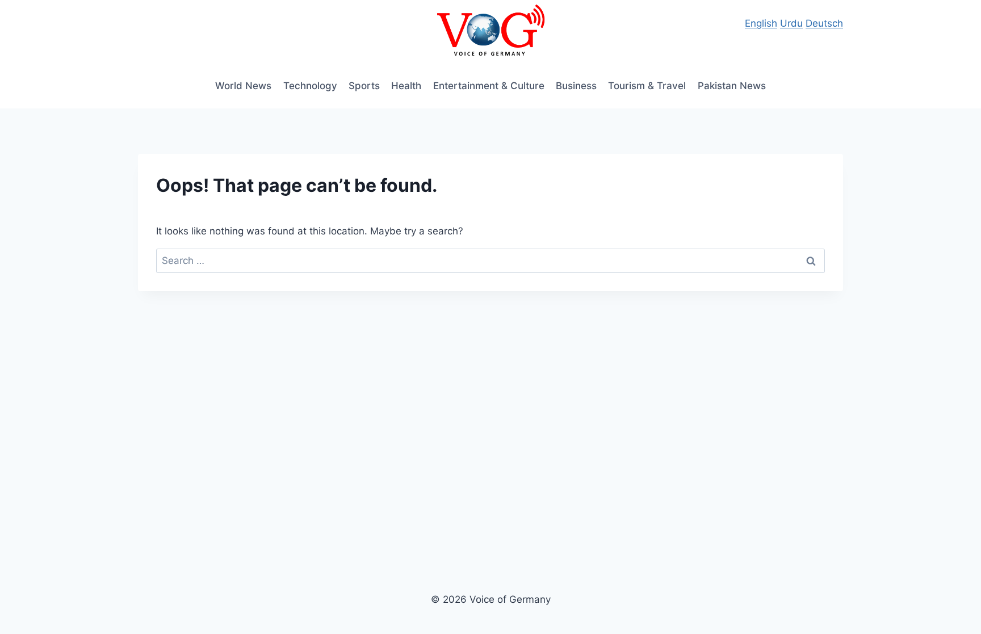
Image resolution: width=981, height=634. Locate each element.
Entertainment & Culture (488, 85)
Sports (364, 85)
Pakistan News (732, 85)
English (761, 23)
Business (576, 85)
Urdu (791, 23)
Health (406, 85)
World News (243, 85)
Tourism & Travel (647, 85)
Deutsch (824, 23)
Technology (310, 85)
